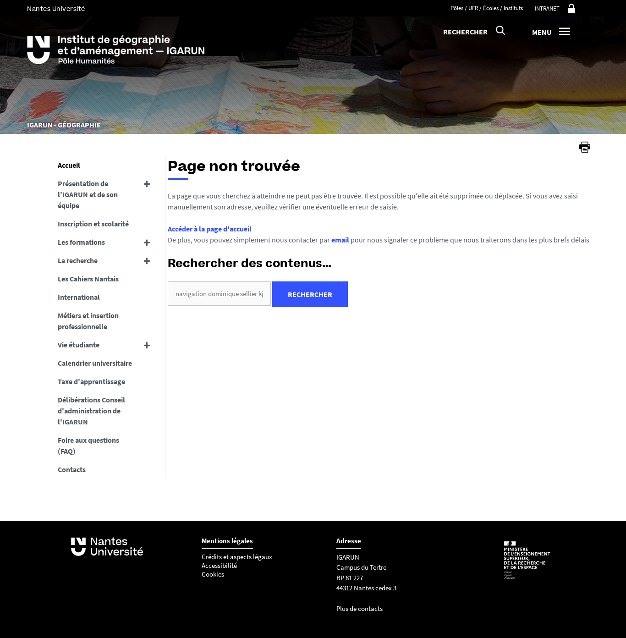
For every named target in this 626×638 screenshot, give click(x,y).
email (340, 239)
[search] (219, 293)
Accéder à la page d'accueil (210, 228)
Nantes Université (56, 9)
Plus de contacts (359, 608)
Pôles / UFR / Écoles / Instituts (486, 8)
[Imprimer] (584, 147)
